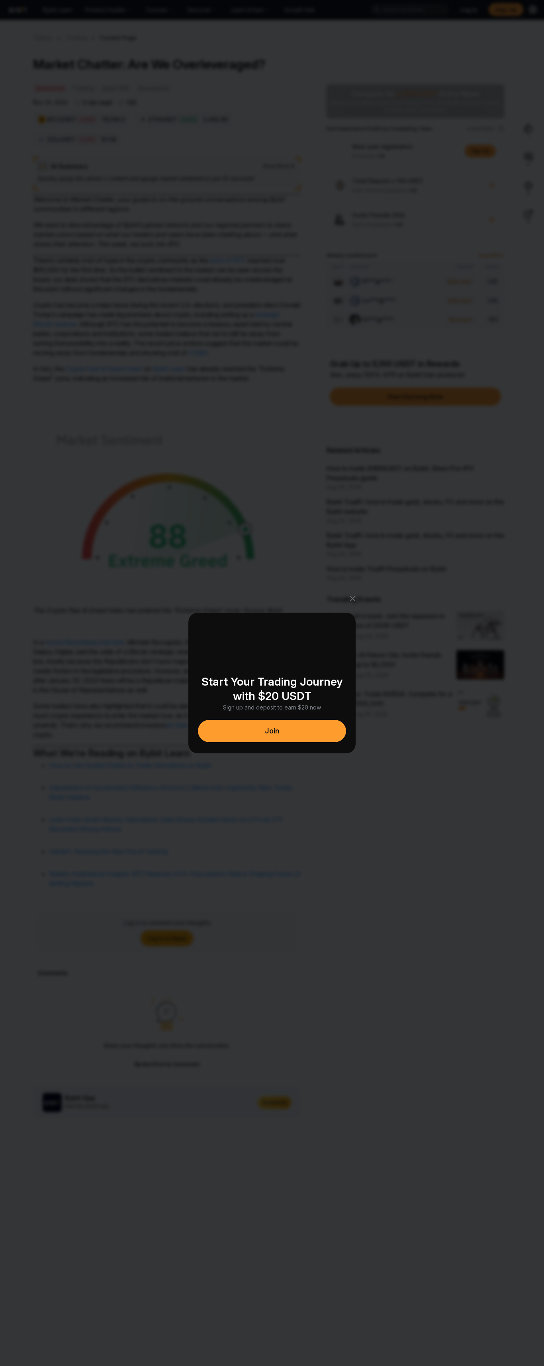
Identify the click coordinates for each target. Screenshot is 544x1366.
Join (272, 731)
